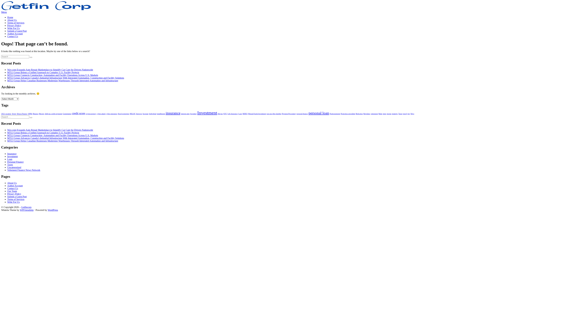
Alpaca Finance (22, 114)
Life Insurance (233, 114)
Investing (193, 114)
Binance (35, 114)
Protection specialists (348, 114)
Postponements (335, 114)
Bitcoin (41, 114)
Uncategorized (14, 167)
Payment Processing (289, 114)
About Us (12, 20)
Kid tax (220, 114)
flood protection (123, 114)
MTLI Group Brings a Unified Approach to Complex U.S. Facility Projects (43, 72)
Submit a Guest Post (17, 31)
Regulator (366, 114)
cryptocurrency (91, 114)
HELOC (132, 114)
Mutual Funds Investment (257, 114)
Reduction (359, 114)
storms (389, 114)
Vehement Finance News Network (23, 170)
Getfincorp (26, 207)
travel (405, 114)
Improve (139, 114)
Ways (412, 114)
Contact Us (12, 36)
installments (161, 114)
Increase (145, 114)
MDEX (245, 114)
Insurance (11, 153)
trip (408, 114)
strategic (395, 114)
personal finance (302, 114)
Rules (380, 114)
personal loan (319, 113)
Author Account (15, 33)
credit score (78, 113)
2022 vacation (6, 114)
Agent (14, 114)
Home (10, 17)
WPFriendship (27, 210)
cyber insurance (111, 114)
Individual (152, 114)
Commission (67, 114)
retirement (374, 114)
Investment (207, 112)
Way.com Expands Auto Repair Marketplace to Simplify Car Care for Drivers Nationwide (50, 69)
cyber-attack (101, 114)
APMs (30, 114)
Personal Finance (15, 162)
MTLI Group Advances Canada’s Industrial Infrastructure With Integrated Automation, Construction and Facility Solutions (65, 78)
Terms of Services (15, 22)
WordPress (53, 210)
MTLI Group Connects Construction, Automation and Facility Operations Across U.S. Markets (52, 75)
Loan (240, 114)
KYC (225, 114)
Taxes (400, 114)
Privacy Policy (14, 25)
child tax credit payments (53, 114)
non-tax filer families (274, 114)
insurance (173, 113)
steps (384, 114)
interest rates (185, 114)
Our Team (12, 191)
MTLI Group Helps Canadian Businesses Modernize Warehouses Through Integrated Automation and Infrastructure (62, 80)
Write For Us (13, 28)
